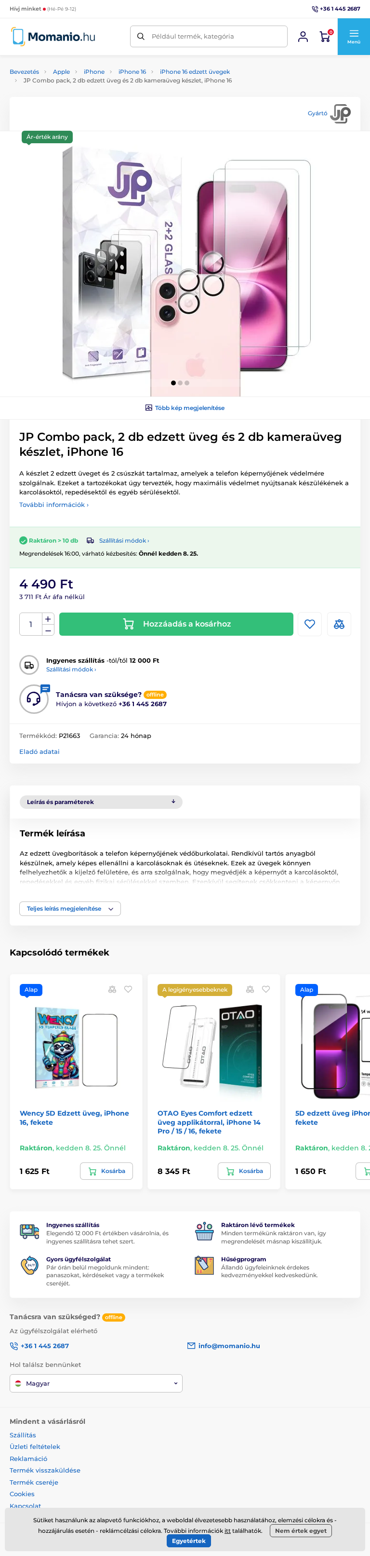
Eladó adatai (39, 751)
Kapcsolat (25, 1506)
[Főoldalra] (53, 36)
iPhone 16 (132, 71)
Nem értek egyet (301, 1530)
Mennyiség (31, 624)
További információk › (54, 504)
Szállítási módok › (124, 540)
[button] (353, 36)
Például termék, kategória (193, 36)
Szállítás (23, 1435)
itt (228, 1530)
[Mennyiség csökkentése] (48, 630)
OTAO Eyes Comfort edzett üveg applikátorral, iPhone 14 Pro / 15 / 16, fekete (209, 1122)
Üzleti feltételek (35, 1446)
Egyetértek (189, 1540)
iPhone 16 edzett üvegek (195, 71)
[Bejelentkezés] (303, 36)
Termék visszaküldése (45, 1470)
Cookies (22, 1494)
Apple (61, 71)
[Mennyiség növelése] (48, 619)
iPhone (94, 71)
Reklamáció (28, 1458)
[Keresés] (141, 36)
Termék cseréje (34, 1482)
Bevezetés (24, 71)
